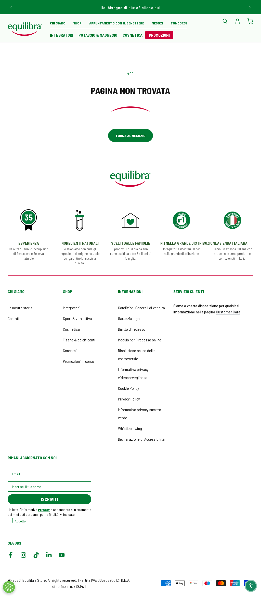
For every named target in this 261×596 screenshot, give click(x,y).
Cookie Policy (128, 388)
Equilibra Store (34, 580)
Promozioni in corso (78, 361)
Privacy (44, 509)
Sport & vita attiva (77, 318)
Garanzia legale (130, 318)
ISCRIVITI (49, 499)
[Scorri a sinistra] (11, 7)
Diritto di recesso (131, 329)
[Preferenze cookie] (9, 587)
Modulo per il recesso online (139, 339)
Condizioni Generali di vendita (141, 307)
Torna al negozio (130, 135)
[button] (225, 21)
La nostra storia (20, 307)
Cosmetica (71, 329)
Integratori (71, 307)
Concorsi (70, 350)
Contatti (14, 318)
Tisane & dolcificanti (79, 339)
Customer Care (228, 311)
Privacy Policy (129, 398)
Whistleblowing (130, 428)
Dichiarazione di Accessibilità (141, 439)
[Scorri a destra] (250, 7)
